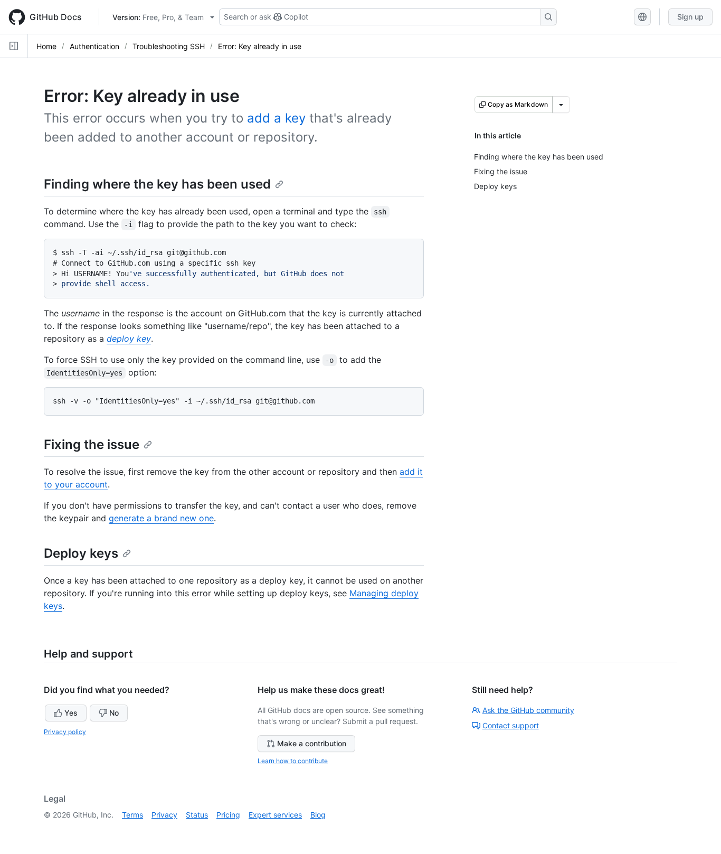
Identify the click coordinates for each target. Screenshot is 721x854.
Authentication (94, 46)
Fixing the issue (91, 444)
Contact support (510, 725)
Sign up (690, 16)
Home (46, 46)
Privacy (164, 814)
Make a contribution (311, 743)
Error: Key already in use (259, 46)
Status (197, 814)
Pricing (228, 814)
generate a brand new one (161, 518)
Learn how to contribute (293, 761)
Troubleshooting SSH (168, 46)
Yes (71, 712)
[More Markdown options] (561, 104)
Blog (318, 814)
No (114, 712)
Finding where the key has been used (157, 184)
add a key (276, 118)
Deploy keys (81, 553)
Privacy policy (65, 732)
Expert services (275, 814)
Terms (132, 814)
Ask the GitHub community (528, 710)
